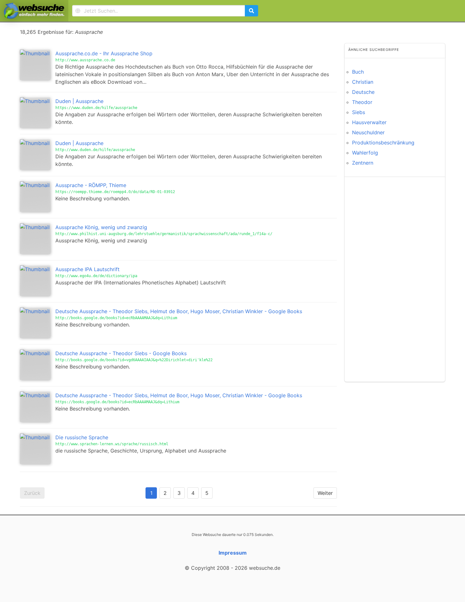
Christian (362, 82)
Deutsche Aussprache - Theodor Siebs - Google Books (121, 353)
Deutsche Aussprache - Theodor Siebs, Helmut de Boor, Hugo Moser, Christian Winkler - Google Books (178, 311)
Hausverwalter (369, 122)
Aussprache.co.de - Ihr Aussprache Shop (103, 53)
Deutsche (363, 92)
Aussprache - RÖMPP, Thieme (90, 185)
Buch (358, 72)
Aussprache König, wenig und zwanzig (101, 227)
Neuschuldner (368, 132)
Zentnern (362, 163)
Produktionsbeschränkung (383, 142)
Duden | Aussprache (79, 101)
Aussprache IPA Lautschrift (87, 269)
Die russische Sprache (81, 437)
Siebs (358, 112)
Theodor (362, 102)
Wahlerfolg (365, 152)
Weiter (325, 493)
